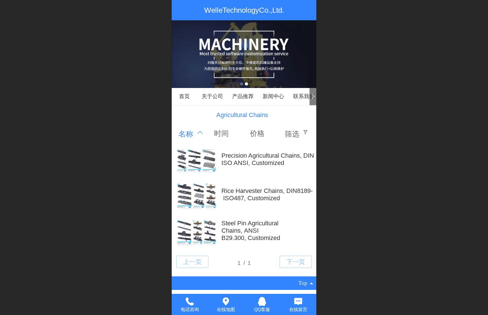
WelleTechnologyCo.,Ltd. (244, 10)
